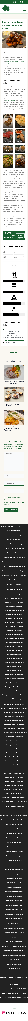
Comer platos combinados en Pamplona (14, 695)
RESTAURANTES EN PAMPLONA (10, 526)
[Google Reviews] (22, 2)
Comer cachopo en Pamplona (14, 634)
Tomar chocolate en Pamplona (14, 761)
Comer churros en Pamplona (14, 777)
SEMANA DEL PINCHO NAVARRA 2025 (14, 993)
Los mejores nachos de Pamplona (14, 712)
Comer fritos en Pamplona (14, 741)
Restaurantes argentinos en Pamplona (14, 575)
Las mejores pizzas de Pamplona (14, 720)
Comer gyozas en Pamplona (14, 674)
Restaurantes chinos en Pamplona (14, 557)
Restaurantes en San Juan (14, 900)
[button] (10, 2)
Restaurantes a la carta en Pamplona (14, 955)
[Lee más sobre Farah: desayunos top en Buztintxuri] (14, 394)
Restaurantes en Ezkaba (14, 829)
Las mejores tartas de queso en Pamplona (14, 732)
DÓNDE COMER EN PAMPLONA (14, 806)
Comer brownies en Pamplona (14, 785)
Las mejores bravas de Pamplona (14, 716)
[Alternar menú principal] (25, 9)
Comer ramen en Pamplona (14, 691)
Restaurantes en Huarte (14, 847)
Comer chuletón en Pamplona (14, 598)
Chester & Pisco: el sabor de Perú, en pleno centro (14, 382)
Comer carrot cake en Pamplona (14, 789)
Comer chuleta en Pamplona (14, 594)
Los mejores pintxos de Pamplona (14, 704)
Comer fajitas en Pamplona (14, 658)
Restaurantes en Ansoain (14, 824)
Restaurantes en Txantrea (14, 833)
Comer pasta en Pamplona (14, 745)
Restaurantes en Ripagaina (14, 856)
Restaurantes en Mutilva (14, 865)
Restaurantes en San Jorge (14, 905)
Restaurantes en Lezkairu (14, 860)
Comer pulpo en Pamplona (14, 614)
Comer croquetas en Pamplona (14, 737)
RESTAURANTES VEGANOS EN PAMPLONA (14, 977)
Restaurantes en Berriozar (14, 909)
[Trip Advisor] (25, 2)
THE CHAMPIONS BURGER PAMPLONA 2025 (14, 997)
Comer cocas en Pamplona (14, 753)
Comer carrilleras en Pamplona (14, 610)
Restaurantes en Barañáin (14, 878)
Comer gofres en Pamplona (14, 793)
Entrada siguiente (14, 352)
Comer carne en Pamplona (14, 630)
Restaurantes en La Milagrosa (14, 869)
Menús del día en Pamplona (14, 941)
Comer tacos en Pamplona (14, 654)
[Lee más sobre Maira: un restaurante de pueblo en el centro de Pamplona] (14, 417)
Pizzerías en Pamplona (14, 553)
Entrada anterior (14, 349)
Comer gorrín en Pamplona (14, 606)
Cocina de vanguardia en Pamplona (14, 548)
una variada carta (10, 100)
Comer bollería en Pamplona (14, 781)
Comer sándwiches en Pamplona (14, 773)
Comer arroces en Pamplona (14, 622)
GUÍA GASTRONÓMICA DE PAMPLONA (14, 988)
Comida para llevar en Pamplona (14, 933)
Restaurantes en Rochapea (14, 918)
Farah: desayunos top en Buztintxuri (12, 405)
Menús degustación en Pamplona (14, 950)
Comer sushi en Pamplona (14, 670)
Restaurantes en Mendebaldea (14, 891)
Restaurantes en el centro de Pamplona (14, 811)
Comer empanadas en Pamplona (14, 650)
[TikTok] (15, 2)
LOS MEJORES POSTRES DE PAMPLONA (14, 797)
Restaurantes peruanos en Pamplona (14, 566)
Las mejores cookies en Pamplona (14, 724)
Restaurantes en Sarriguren (14, 851)
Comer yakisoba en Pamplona (14, 687)
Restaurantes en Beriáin (14, 887)
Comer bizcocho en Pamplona (14, 757)
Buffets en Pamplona (14, 580)
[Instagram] (13, 2)
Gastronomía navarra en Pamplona (14, 544)
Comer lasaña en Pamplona (14, 749)
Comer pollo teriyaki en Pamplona (14, 678)
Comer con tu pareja (14, 968)
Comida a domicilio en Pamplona (14, 928)
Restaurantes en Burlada (14, 838)
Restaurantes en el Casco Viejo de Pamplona (14, 815)
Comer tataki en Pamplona (14, 683)
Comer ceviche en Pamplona (14, 646)
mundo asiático (15, 55)
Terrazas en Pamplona (14, 584)
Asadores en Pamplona (14, 530)
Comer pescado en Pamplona (14, 626)
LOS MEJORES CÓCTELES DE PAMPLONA (14, 801)
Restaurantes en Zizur (14, 882)
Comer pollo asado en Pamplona (14, 638)
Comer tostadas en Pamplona (14, 642)
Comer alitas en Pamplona (14, 666)
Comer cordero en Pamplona (14, 602)
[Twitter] (20, 2)
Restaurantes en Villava (14, 842)
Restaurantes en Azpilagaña (14, 874)
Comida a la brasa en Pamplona (14, 535)
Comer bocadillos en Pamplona (14, 699)
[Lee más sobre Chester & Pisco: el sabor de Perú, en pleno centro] (14, 372)
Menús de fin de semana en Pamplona (14, 946)
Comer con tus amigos (14, 964)
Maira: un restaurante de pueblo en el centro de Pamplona (12, 428)
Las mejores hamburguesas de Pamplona (14, 708)
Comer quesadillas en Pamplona (14, 662)
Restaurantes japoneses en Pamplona (14, 562)
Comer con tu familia (14, 973)
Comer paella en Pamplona (14, 618)
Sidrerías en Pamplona (14, 539)
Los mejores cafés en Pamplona (14, 728)
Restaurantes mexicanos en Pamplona (14, 571)
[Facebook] (18, 2)
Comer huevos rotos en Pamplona (14, 769)
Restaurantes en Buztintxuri (14, 914)
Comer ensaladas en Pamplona (14, 765)
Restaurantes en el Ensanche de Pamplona (14, 820)
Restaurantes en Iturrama (14, 896)
